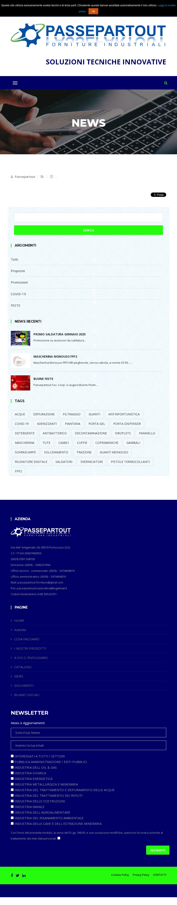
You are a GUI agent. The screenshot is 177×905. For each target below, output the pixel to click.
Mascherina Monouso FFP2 (55, 356)
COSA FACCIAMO (26, 639)
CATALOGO (23, 667)
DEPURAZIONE (44, 414)
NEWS (18, 676)
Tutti (14, 259)
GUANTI (94, 414)
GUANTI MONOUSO (114, 452)
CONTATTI (159, 875)
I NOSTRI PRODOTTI (30, 648)
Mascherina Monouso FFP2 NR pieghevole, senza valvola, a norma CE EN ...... (83, 363)
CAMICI (63, 443)
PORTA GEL (96, 424)
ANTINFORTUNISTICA (124, 414)
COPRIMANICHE (106, 443)
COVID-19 (18, 294)
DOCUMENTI (24, 685)
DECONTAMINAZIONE (91, 433)
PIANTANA (72, 424)
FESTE (15, 305)
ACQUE (20, 414)
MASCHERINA (24, 443)
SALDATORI (63, 462)
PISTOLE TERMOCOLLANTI (130, 462)
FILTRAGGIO (72, 414)
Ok (93, 11)
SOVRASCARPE (25, 452)
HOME (19, 620)
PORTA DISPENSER (127, 424)
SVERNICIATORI (92, 462)
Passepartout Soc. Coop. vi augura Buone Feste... (65, 385)
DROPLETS (123, 433)
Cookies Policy (120, 875)
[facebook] (12, 876)
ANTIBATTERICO (55, 433)
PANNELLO (147, 433)
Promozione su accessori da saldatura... (59, 340)
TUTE (46, 443)
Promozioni (19, 282)
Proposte (18, 271)
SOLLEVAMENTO (56, 452)
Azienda (20, 630)
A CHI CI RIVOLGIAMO (31, 657)
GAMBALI (133, 443)
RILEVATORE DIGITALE (31, 462)
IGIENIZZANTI (47, 424)
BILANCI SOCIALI (27, 695)
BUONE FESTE (43, 379)
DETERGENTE (25, 433)
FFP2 (18, 471)
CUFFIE (82, 443)
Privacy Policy (141, 875)
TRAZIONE (84, 452)
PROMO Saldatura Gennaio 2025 (59, 334)
